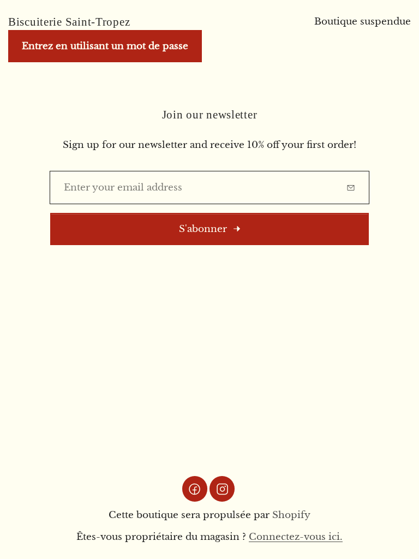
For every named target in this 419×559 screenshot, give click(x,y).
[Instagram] (222, 488)
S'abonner (203, 229)
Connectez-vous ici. (296, 537)
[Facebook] (194, 488)
